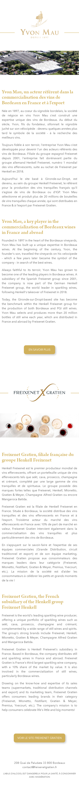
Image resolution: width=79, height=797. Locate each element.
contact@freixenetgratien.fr (39, 767)
